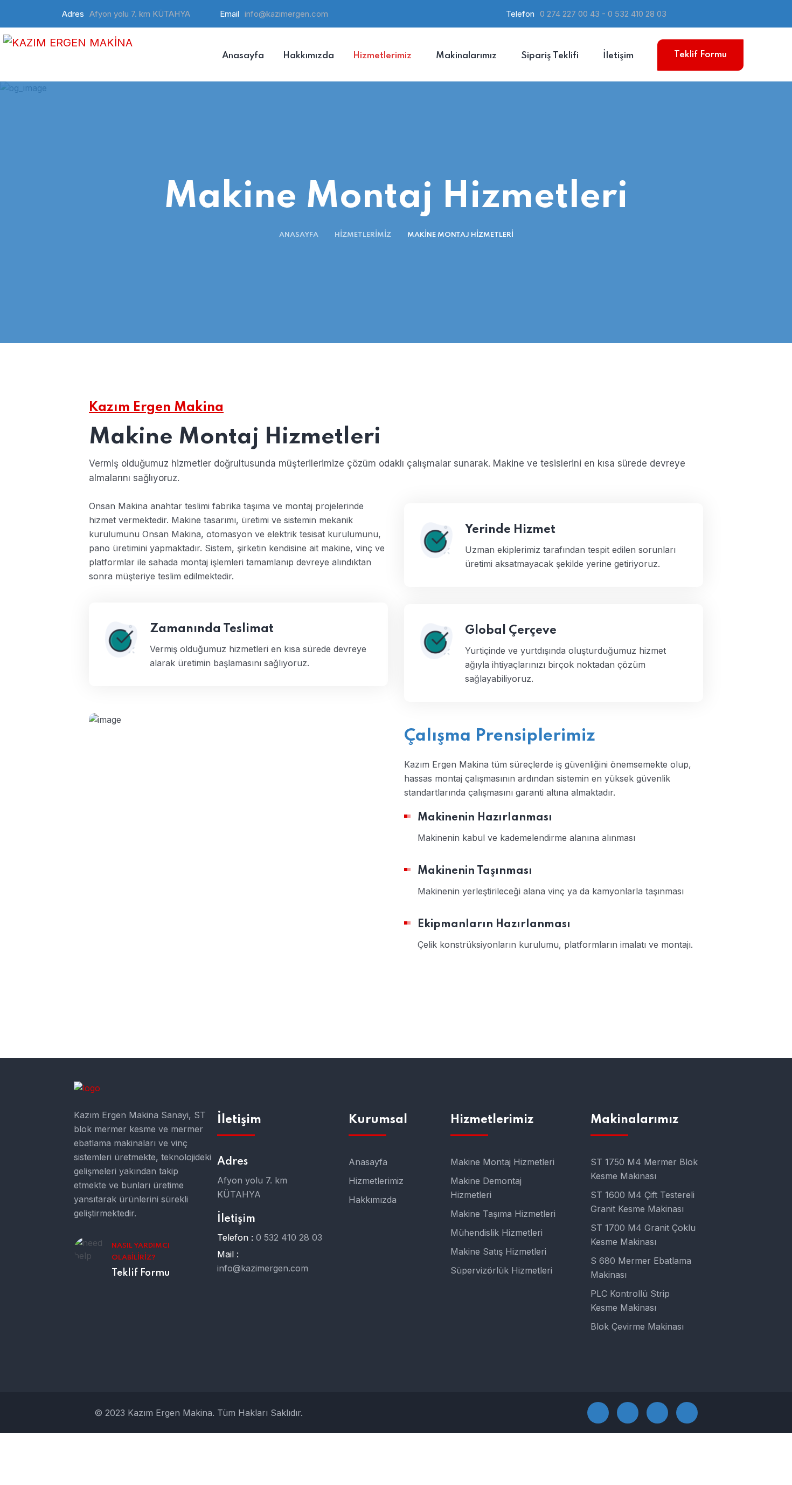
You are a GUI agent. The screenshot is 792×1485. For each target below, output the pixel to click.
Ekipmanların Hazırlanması (494, 924)
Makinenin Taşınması (475, 871)
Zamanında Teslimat (212, 629)
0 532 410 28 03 (289, 1237)
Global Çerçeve (511, 631)
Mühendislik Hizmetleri (496, 1232)
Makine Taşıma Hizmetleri (502, 1213)
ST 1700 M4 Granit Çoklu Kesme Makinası (643, 1234)
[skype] (657, 1413)
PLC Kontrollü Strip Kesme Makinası (630, 1300)
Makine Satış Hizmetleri (498, 1251)
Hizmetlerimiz (363, 234)
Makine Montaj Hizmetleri (502, 1161)
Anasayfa (298, 234)
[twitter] (627, 1413)
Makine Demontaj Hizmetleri (486, 1187)
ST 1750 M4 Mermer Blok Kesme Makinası (644, 1168)
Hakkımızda (373, 1199)
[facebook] (598, 1413)
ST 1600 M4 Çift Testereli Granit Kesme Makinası (642, 1201)
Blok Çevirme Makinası (637, 1326)
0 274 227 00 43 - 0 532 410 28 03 (603, 14)
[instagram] (687, 1413)
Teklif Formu (700, 54)
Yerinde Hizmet (510, 530)
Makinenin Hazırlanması (485, 817)
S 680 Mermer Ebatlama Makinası (640, 1267)
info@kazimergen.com (286, 14)
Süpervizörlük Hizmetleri (501, 1270)
